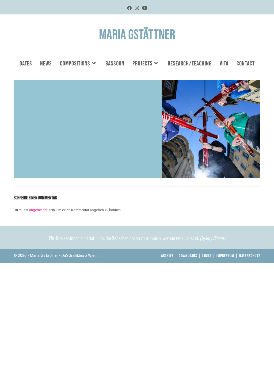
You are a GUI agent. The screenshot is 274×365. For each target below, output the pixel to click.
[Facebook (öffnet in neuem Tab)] (129, 8)
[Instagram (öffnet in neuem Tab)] (136, 8)
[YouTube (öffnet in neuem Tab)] (144, 8)
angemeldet (38, 210)
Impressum (225, 255)
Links (206, 255)
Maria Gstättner (137, 34)
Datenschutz (249, 255)
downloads (188, 255)
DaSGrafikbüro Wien (79, 255)
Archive (167, 255)
